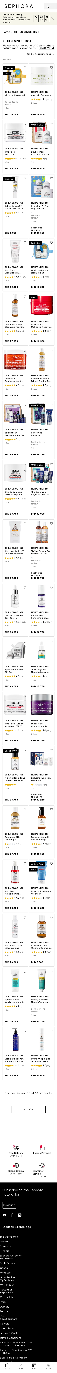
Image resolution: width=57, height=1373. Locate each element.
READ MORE (46, 48)
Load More (28, 1109)
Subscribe (9, 1205)
